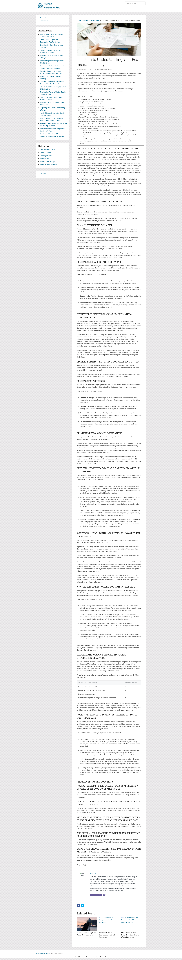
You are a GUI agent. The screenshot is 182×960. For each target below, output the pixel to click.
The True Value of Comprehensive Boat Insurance (107, 935)
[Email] (104, 895)
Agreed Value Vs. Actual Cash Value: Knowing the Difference (99, 119)
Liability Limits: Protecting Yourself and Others (94, 110)
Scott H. (93, 873)
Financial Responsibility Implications (93, 115)
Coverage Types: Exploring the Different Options (95, 99)
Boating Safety (45, 153)
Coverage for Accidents (89, 112)
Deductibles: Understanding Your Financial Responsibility (97, 108)
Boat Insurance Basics (104, 69)
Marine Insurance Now (43, 953)
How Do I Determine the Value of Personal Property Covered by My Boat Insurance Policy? (109, 130)
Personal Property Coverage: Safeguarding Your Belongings (98, 117)
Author (82, 143)
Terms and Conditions (92, 957)
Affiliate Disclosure (79, 957)
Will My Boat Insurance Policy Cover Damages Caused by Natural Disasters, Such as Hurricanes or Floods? (112, 136)
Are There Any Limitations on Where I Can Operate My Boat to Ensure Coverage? (107, 139)
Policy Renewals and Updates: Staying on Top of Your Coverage (100, 126)
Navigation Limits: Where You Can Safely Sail (93, 121)
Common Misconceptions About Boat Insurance (86, 934)
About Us (43, 18)
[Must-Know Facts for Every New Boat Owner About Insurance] (131, 924)
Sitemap (43, 174)
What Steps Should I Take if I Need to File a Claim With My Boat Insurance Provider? (108, 141)
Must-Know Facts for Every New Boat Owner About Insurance (130, 935)
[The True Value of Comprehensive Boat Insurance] (109, 924)
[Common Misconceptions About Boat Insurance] (87, 924)
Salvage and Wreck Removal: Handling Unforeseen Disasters (99, 124)
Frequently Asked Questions (89, 128)
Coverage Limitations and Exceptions (93, 106)
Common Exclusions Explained (91, 104)
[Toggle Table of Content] (140, 96)
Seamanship (44, 159)
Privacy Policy (104, 957)
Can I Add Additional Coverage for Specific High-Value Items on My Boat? (105, 133)
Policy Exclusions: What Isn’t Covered (91, 102)
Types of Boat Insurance (48, 164)
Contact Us (44, 21)
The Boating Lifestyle (47, 161)
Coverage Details (46, 156)
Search (144, 3)
